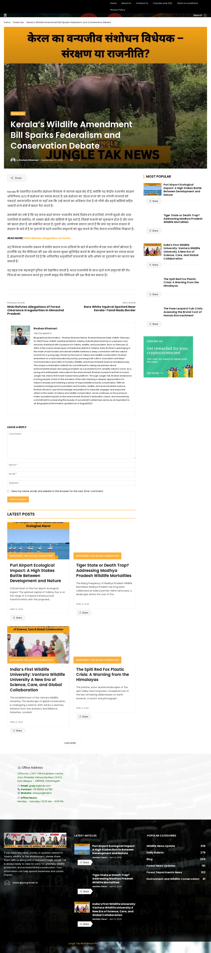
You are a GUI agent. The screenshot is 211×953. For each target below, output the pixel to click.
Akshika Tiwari (99, 857)
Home (7, 22)
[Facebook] (7, 7)
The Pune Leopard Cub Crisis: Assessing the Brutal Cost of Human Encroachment (183, 312)
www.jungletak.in (42, 793)
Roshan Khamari (29, 160)
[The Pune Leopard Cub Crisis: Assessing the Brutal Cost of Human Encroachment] (153, 313)
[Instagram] (14, 7)
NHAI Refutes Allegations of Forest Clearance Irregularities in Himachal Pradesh (35, 310)
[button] (200, 15)
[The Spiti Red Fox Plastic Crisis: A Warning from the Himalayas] (105, 645)
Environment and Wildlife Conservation (31, 555)
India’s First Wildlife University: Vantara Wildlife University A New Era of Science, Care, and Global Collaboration (37, 680)
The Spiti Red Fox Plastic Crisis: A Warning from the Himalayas (102, 674)
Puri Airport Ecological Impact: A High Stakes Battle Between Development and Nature (35, 573)
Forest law (18, 22)
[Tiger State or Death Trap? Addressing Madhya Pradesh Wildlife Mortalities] (105, 540)
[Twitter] (22, 7)
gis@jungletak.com (40, 785)
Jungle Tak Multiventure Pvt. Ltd (85, 943)
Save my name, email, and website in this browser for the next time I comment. (57, 491)
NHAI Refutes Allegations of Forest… (48, 238)
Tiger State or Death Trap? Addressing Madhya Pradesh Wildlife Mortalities (103, 570)
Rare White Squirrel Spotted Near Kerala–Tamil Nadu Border (110, 308)
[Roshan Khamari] (13, 160)
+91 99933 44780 (42, 789)
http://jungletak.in (42, 333)
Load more (70, 743)
